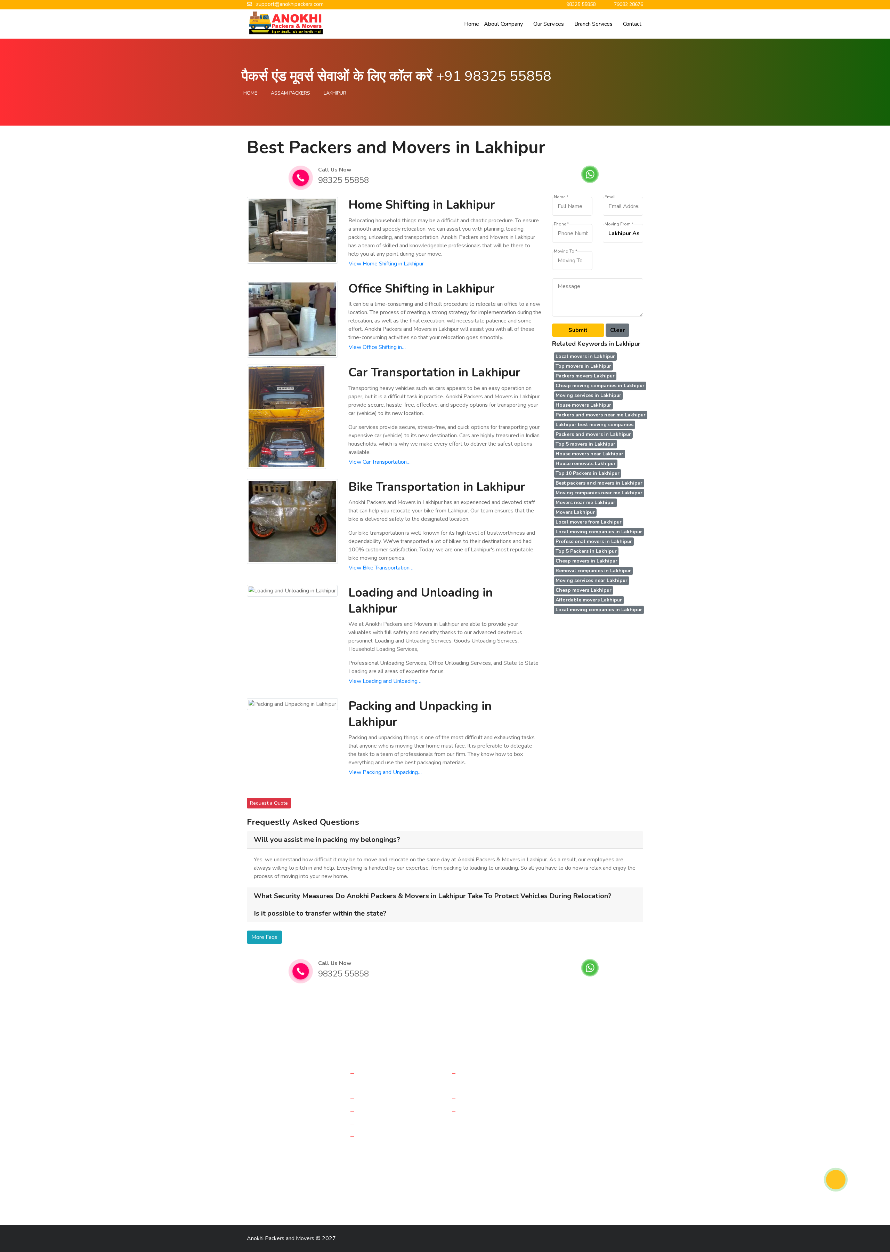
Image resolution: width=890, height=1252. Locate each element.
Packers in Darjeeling (273, 1174)
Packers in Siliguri (585, 1174)
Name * (561, 197)
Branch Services (593, 24)
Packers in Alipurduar (534, 1174)
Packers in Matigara (480, 1174)
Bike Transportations (384, 1111)
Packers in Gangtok (381, 1186)
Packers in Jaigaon (270, 1186)
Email (610, 197)
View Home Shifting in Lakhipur (386, 264)
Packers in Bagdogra (319, 1161)
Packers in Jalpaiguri (516, 1161)
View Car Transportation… (380, 462)
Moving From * (619, 224)
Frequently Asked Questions (495, 1098)
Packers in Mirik (578, 1186)
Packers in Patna (483, 1186)
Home (471, 24)
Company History (481, 1073)
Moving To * (565, 251)
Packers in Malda (418, 1161)
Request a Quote (269, 803)
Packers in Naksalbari (382, 1198)
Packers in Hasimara (328, 1198)
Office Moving (376, 1085)
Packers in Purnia (269, 1161)
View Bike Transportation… (381, 568)
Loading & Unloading (384, 1123)
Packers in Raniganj (531, 1186)
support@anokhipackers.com (605, 1106)
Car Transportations (382, 1098)
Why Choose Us (481, 1111)
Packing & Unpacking (384, 1136)
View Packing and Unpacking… (385, 772)
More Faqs (264, 937)
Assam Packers (290, 93)
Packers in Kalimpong (273, 1198)
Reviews (471, 1085)
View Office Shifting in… (377, 347)
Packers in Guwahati (433, 1186)
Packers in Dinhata (326, 1174)
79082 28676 (584, 1123)
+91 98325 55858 (493, 76)
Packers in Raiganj (465, 1161)
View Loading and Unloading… (385, 681)
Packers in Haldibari (428, 1174)
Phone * (561, 224)
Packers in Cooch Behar (325, 1186)
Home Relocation (380, 1073)
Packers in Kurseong (437, 1198)
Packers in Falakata (376, 1174)
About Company (503, 24)
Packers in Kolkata (370, 1161)
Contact (632, 24)
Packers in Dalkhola (569, 1161)
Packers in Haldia (618, 1161)
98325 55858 (343, 180)
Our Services (548, 24)
